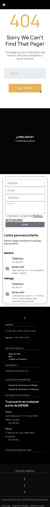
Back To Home (25, 88)
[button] (44, 4)
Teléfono (17, 258)
